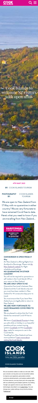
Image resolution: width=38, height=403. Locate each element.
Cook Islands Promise (20, 320)
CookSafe (13, 327)
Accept (11, 397)
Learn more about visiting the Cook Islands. (17, 338)
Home (8, 3)
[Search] (30, 3)
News (6, 367)
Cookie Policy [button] (24, 387)
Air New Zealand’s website (18, 265)
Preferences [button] (7, 391)
